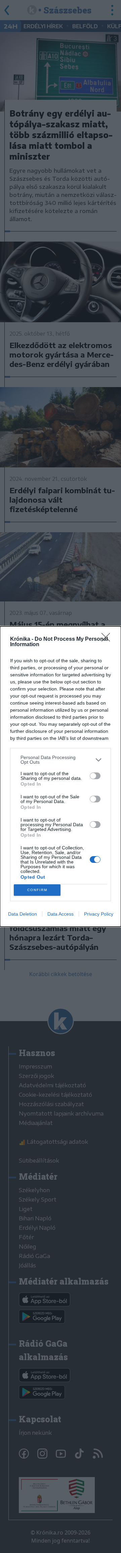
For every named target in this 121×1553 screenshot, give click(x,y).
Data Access (60, 914)
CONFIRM (37, 890)
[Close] (108, 639)
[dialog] (60, 776)
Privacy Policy (98, 914)
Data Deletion (22, 914)
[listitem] (60, 759)
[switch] (95, 775)
